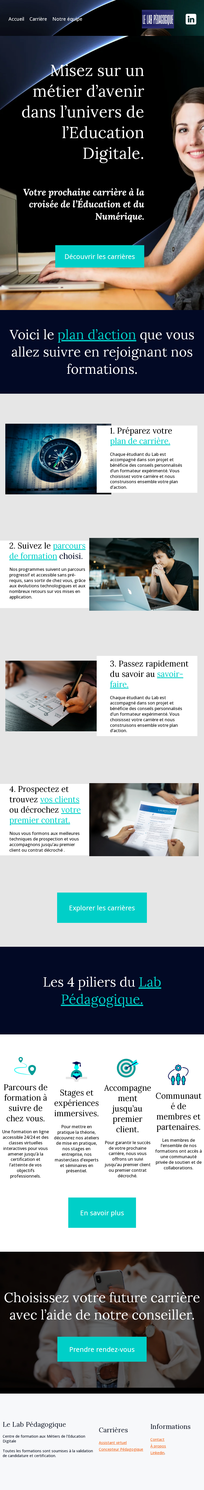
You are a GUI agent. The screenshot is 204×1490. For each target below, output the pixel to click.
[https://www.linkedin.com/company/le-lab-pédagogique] (191, 19)
